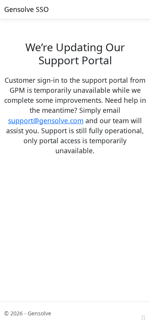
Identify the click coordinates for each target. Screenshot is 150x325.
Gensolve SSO (26, 9)
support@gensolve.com (45, 120)
